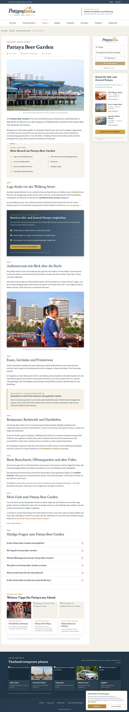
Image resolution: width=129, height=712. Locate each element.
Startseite (12, 23)
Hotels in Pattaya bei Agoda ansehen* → (25, 247)
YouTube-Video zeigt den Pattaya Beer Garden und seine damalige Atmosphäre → (44, 483)
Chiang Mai (70, 23)
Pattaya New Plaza (43, 623)
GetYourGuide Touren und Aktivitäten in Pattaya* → (33, 518)
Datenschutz (60, 703)
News (111, 2)
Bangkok (57, 23)
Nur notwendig (116, 706)
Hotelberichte (112, 23)
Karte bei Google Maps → (72, 205)
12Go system (111, 68)
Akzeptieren (97, 706)
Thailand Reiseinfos (28, 23)
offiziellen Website (18, 405)
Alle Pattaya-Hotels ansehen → (110, 132)
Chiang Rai (98, 23)
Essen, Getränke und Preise (23, 166)
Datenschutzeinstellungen (75, 703)
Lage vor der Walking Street (23, 157)
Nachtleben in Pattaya (50, 448)
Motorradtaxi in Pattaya (68, 624)
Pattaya (44, 23)
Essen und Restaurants (23, 31)
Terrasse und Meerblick (21, 162)
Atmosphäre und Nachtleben (23, 171)
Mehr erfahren (92, 702)
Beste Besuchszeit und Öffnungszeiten (64, 157)
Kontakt (118, 2)
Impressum (50, 703)
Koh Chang (84, 23)
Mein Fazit (54, 162)
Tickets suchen (111, 63)
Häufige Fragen (56, 166)
